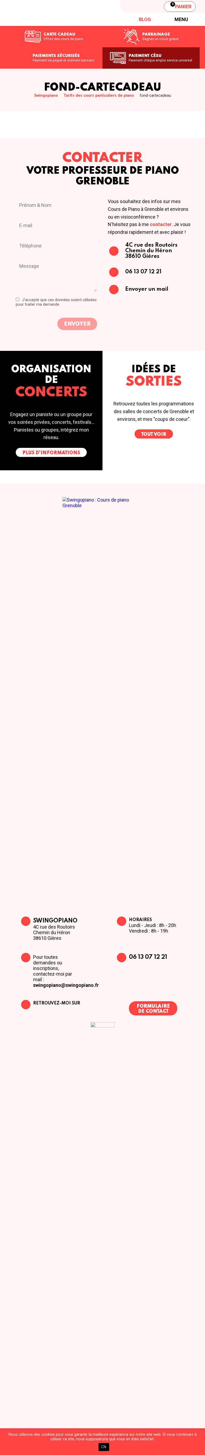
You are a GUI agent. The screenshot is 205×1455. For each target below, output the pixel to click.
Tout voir (153, 434)
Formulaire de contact (153, 1009)
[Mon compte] (153, 6)
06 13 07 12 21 (148, 957)
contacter (161, 224)
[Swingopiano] (47, 13)
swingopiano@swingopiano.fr (66, 985)
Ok (104, 1447)
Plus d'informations (51, 453)
